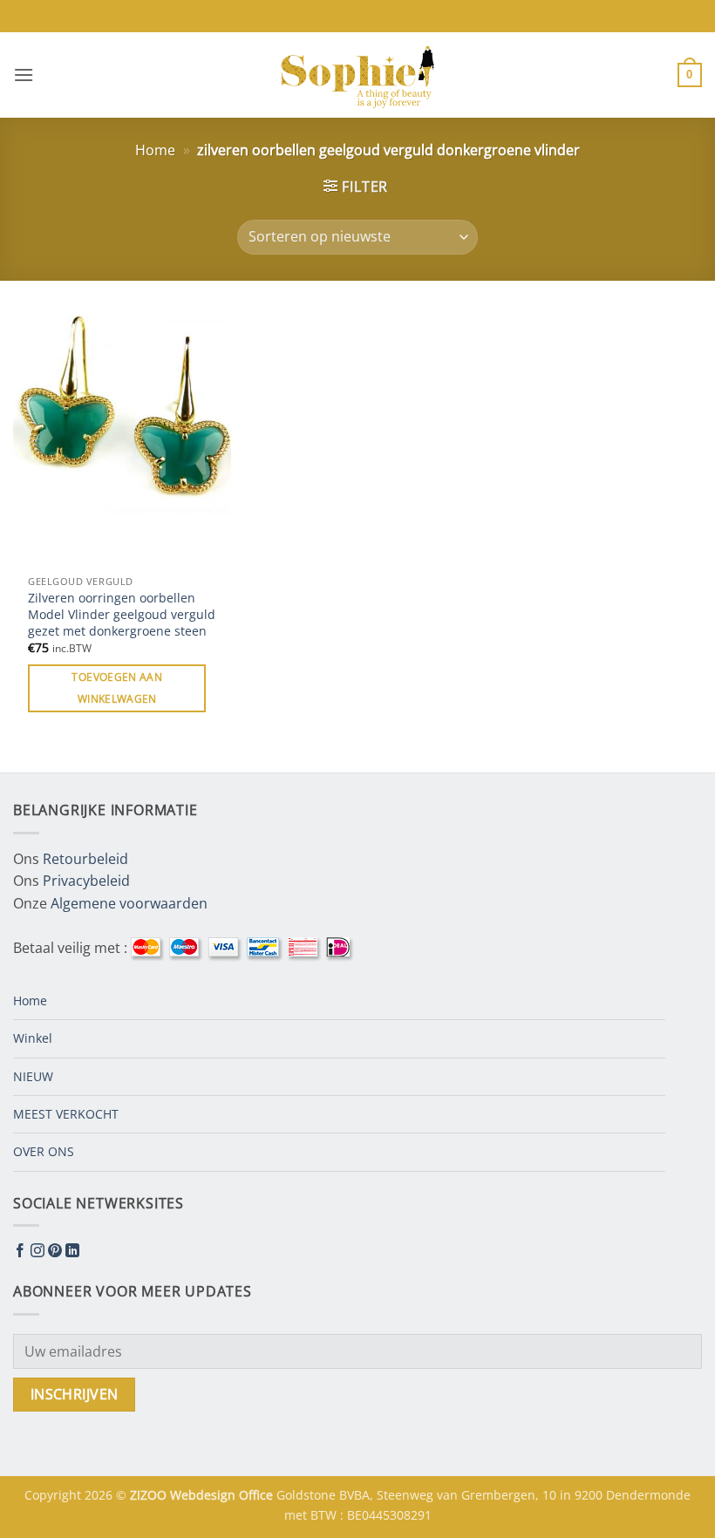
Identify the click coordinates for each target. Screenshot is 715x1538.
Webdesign (204, 1495)
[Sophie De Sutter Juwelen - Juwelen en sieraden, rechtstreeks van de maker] (357, 75)
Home (155, 150)
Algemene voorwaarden (129, 903)
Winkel (32, 1038)
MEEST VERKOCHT (66, 1114)
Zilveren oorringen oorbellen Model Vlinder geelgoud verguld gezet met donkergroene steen (121, 614)
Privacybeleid (86, 880)
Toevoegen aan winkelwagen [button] (117, 687)
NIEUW (33, 1076)
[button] (23, 74)
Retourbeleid (85, 858)
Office (257, 1495)
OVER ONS (43, 1151)
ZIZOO (150, 1495)
